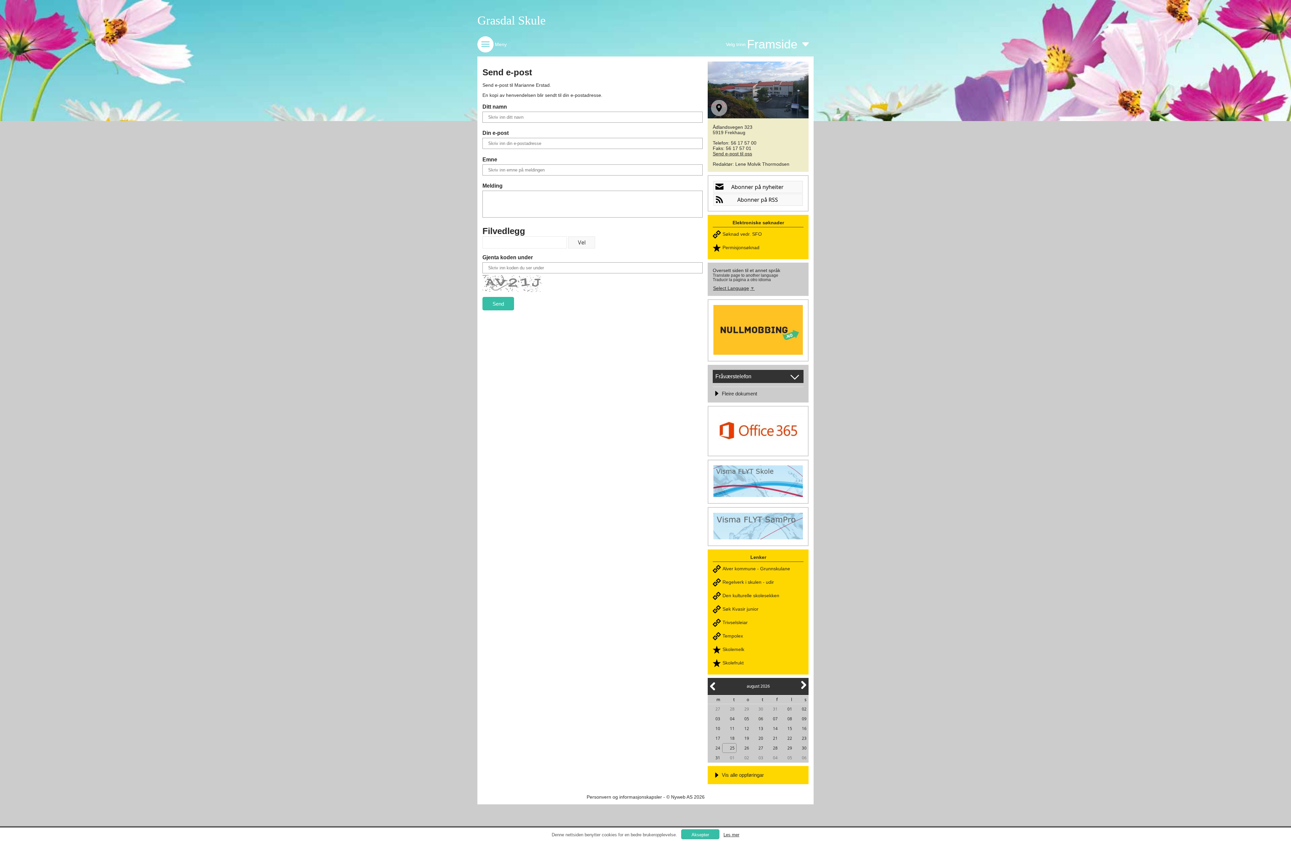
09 (804, 719)
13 (760, 728)
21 (775, 738)
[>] (803, 689)
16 (804, 728)
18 (732, 738)
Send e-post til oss (732, 153)
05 (746, 719)
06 (760, 719)
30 (760, 709)
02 (804, 709)
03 (717, 719)
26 (746, 748)
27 (717, 709)
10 (717, 728)
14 (775, 728)
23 (804, 738)
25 (732, 748)
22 (789, 738)
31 (775, 709)
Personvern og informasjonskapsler (624, 797)
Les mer (731, 834)
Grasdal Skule (511, 20)
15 (789, 728)
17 (717, 738)
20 (760, 738)
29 (746, 709)
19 (746, 738)
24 (717, 748)
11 (732, 728)
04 (732, 719)
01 (789, 709)
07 (775, 719)
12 (746, 728)
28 (732, 709)
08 (789, 719)
